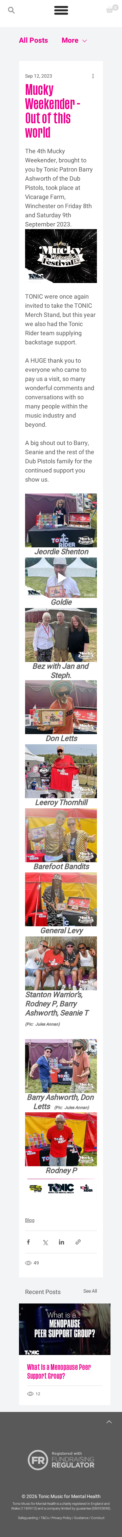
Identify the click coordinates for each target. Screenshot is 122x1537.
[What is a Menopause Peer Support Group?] (64, 1329)
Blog (30, 1220)
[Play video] (61, 578)
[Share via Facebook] (28, 1242)
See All (90, 1291)
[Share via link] (78, 1242)
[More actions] (93, 76)
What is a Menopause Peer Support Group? (59, 1371)
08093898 (101, 1508)
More (70, 40)
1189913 (29, 1508)
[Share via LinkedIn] (61, 1242)
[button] (11, 10)
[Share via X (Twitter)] (45, 1242)
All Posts (33, 40)
